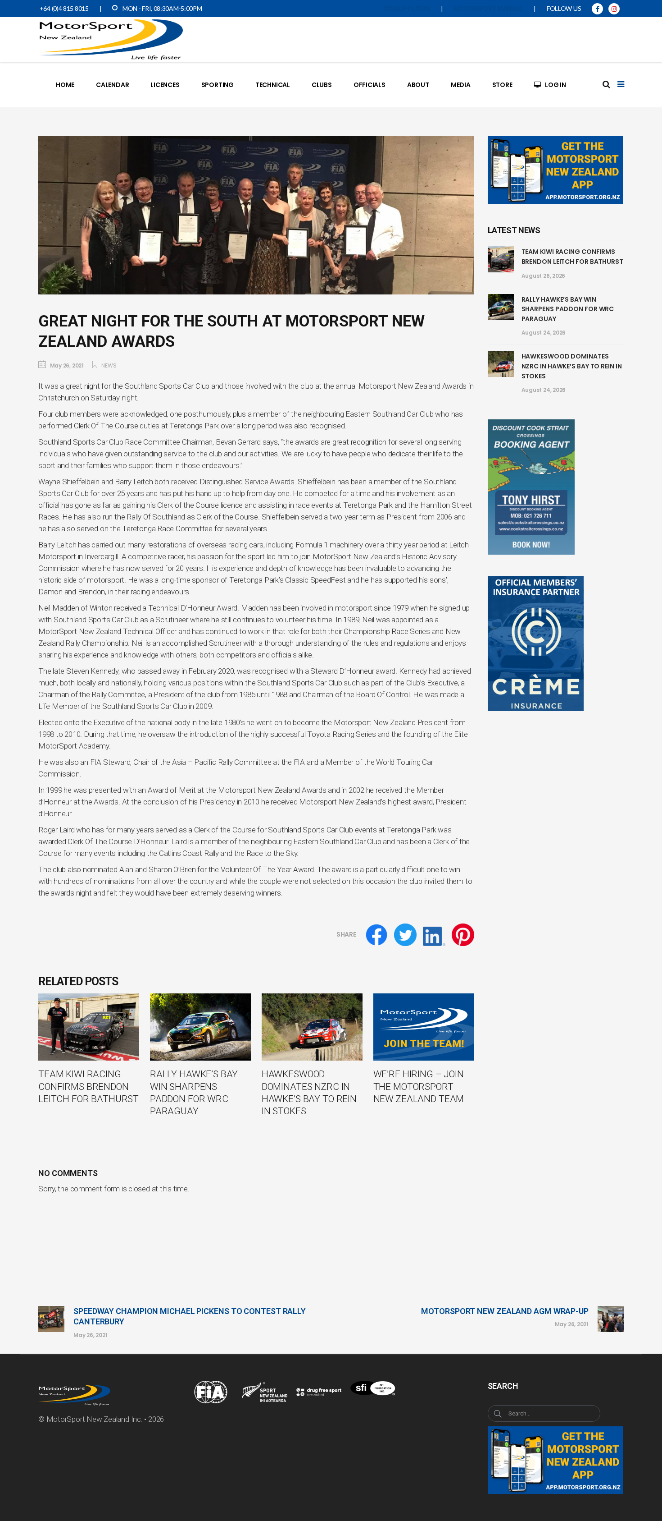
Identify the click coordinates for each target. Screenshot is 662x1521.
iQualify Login (407, 8)
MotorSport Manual (488, 8)
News (108, 365)
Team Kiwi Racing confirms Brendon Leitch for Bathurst (572, 256)
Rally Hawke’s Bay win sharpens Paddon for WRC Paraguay (567, 309)
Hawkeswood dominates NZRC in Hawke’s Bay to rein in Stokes (571, 366)
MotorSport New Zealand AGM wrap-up (505, 1311)
